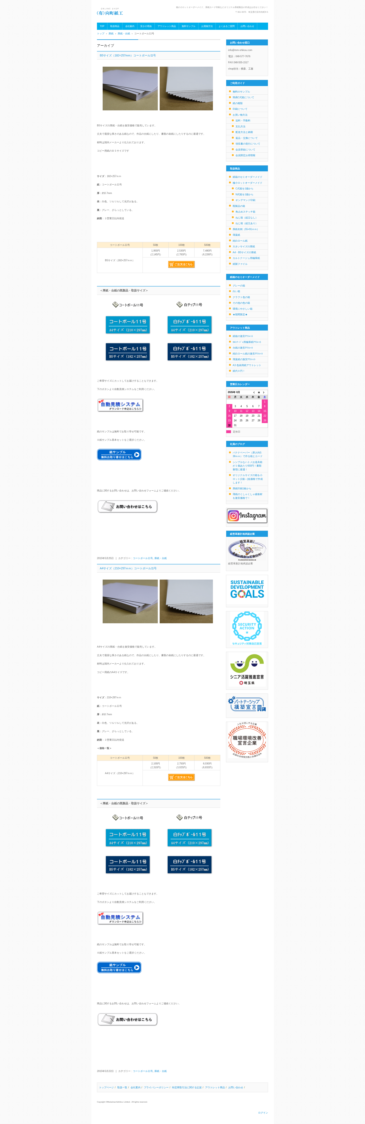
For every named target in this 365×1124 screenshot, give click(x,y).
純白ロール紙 (240, 240)
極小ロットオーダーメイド (247, 182)
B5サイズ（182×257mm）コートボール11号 (128, 55)
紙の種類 (238, 103)
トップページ (106, 1087)
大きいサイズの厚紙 (244, 246)
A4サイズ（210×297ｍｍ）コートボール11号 (128, 568)
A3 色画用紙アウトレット (247, 365)
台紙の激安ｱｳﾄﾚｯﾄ (243, 347)
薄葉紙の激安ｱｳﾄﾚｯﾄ (244, 359)
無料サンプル (188, 26)
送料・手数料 (243, 120)
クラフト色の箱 (241, 297)
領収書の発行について (248, 143)
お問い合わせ (247, 26)
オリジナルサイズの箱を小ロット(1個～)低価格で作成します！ (248, 479)
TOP (102, 26)
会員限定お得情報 (245, 155)
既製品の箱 (239, 206)
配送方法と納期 (244, 132)
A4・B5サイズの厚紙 (244, 252)
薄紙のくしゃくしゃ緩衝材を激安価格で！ (247, 496)
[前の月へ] (253, 392)
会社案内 (129, 26)
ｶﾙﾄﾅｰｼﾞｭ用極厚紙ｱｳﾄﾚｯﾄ (247, 342)
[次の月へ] (265, 392)
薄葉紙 (236, 234)
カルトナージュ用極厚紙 (246, 258)
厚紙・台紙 (160, 558)
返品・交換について (247, 138)
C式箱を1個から (244, 188)
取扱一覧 (122, 1087)
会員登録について (245, 149)
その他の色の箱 (241, 302)
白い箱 (236, 291)
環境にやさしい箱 (242, 308)
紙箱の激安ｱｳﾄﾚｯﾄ (243, 336)
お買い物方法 (240, 114)
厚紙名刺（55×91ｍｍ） (246, 229)
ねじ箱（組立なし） (247, 217)
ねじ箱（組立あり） (247, 223)
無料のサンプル (241, 91)
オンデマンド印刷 (245, 200)
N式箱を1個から (244, 194)
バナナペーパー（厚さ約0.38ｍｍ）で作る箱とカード (248, 454)
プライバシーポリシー (156, 1087)
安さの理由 (146, 26)
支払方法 (240, 126)
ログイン (263, 1112)
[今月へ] (259, 392)
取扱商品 (114, 26)
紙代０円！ (239, 370)
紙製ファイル (240, 264)
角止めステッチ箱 (245, 211)
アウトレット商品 (167, 26)
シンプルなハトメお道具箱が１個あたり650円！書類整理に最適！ (247, 466)
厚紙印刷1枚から (242, 488)
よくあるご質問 (227, 26)
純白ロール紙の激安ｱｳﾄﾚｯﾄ (248, 353)
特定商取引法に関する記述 (187, 1087)
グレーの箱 (239, 285)
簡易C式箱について (243, 97)
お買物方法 (207, 26)
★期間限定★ (240, 314)
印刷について (240, 109)
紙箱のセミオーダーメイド (247, 177)
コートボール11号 (143, 558)
